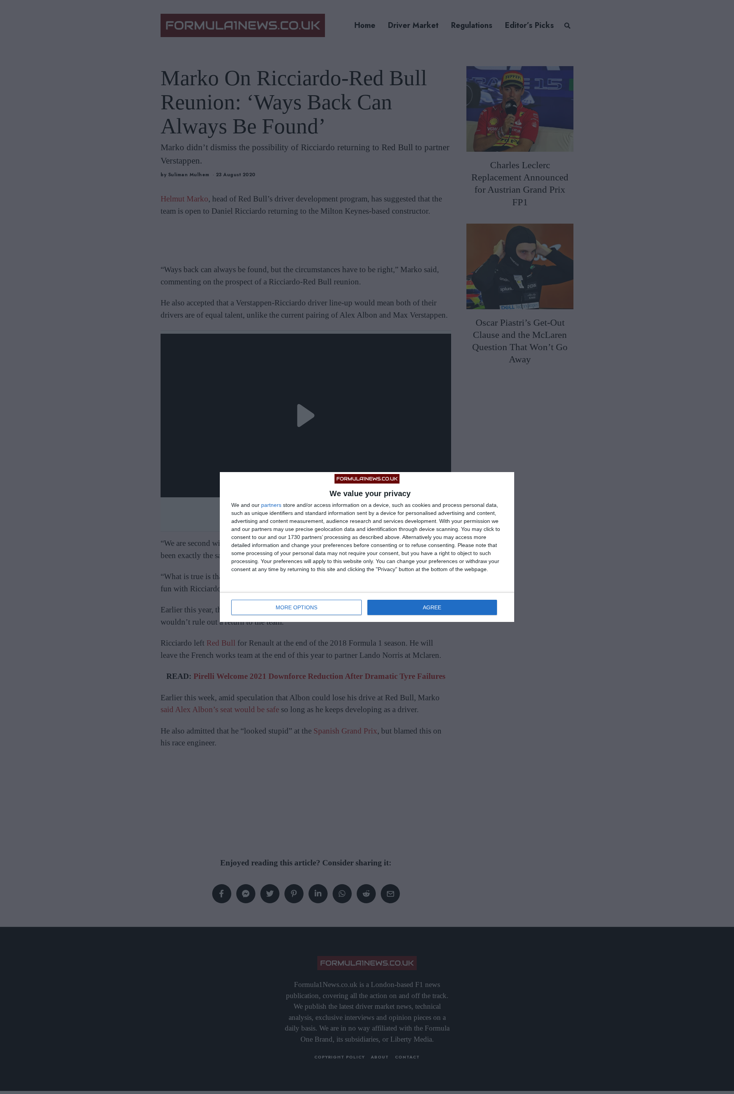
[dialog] (367, 547)
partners (271, 505)
